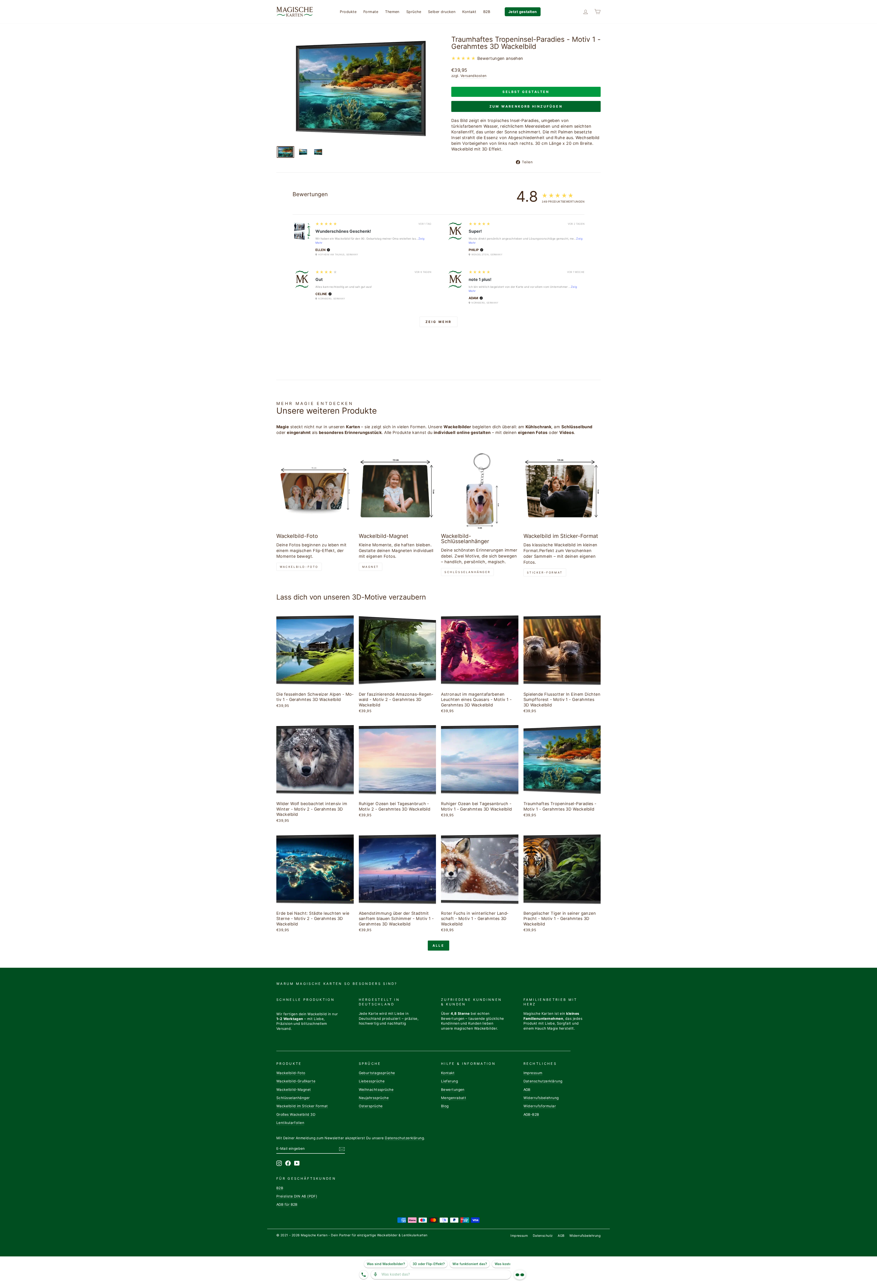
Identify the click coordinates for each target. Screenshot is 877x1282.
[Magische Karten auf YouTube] (297, 1163)
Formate (370, 11)
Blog (445, 1106)
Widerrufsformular (539, 1106)
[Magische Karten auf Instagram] (279, 1163)
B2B (486, 11)
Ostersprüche (371, 1106)
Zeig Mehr (438, 322)
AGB (527, 1089)
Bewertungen (453, 1089)
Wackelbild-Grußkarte (295, 1081)
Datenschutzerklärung (543, 1081)
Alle (438, 945)
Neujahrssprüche (374, 1098)
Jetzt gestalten (522, 11)
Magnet (370, 566)
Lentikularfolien (290, 1123)
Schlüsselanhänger (467, 572)
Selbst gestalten (525, 92)
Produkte (348, 11)
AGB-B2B (531, 1114)
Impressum (532, 1073)
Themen (392, 11)
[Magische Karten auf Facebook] (288, 1163)
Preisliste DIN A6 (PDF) (296, 1196)
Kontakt (469, 11)
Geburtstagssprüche (377, 1073)
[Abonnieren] (342, 1149)
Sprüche (413, 11)
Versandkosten (473, 76)
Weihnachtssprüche (376, 1089)
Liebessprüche (372, 1081)
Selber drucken (441, 11)
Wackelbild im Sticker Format (302, 1106)
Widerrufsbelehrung (541, 1098)
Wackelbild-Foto (299, 566)
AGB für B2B (287, 1204)
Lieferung (449, 1081)
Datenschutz (543, 1235)
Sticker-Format (545, 572)
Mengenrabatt (453, 1098)
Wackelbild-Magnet (293, 1089)
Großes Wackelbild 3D (295, 1114)
